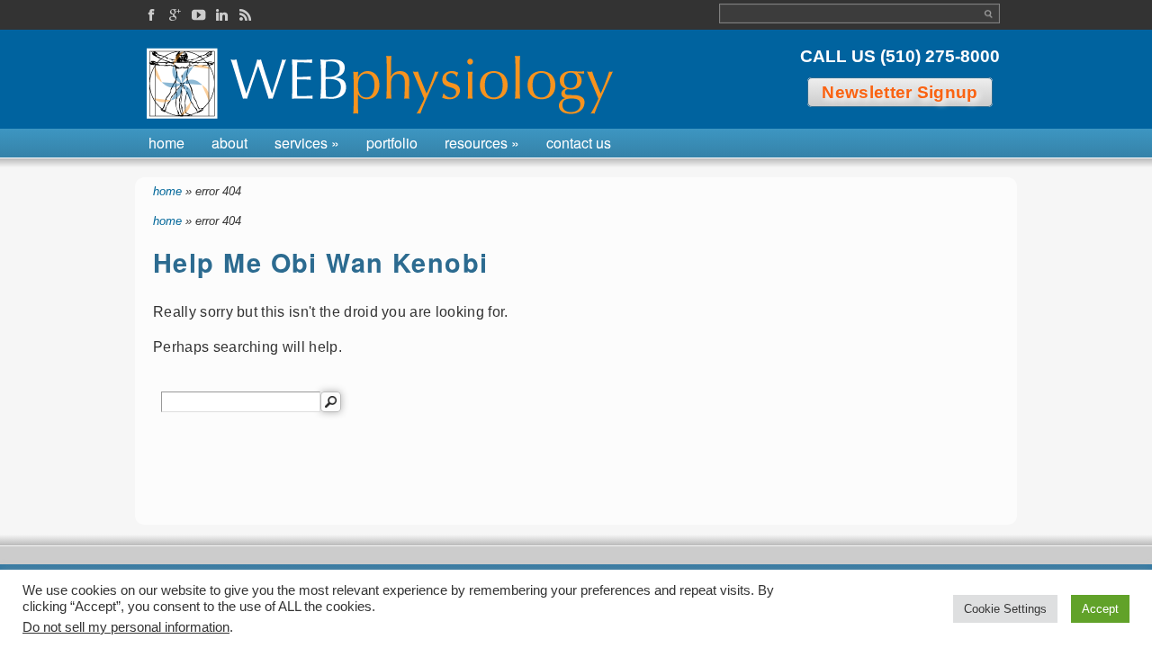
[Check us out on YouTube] (198, 15)
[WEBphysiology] (384, 84)
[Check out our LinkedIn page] (221, 15)
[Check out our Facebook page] (151, 15)
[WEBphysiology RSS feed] (245, 15)
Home (166, 142)
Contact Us (578, 142)
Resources (482, 142)
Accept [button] (1100, 609)
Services (306, 142)
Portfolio (392, 142)
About (230, 142)
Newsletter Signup (899, 92)
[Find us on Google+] (174, 15)
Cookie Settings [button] (1005, 609)
